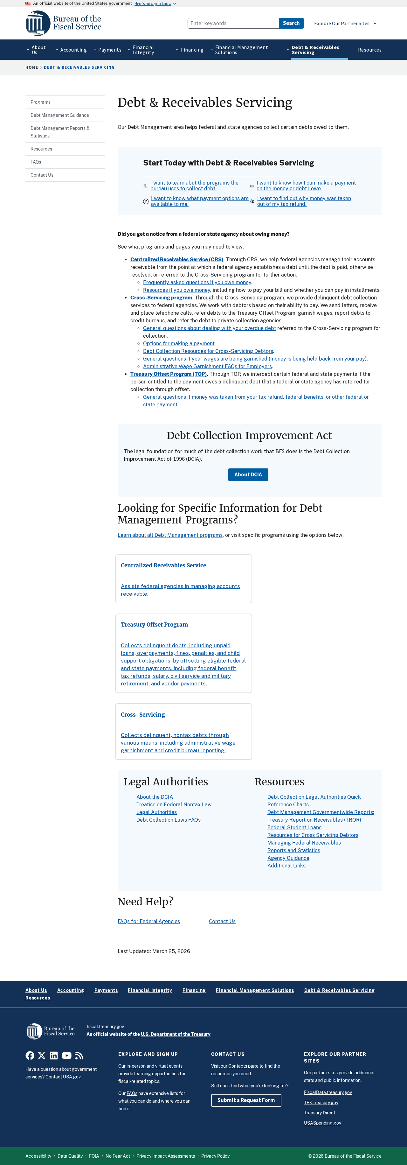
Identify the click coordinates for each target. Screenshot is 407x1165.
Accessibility (38, 1156)
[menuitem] (37, 49)
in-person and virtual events (155, 1066)
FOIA (94, 1156)
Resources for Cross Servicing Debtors (312, 835)
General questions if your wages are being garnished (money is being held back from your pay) (255, 359)
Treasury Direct (319, 1112)
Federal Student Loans (294, 828)
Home (31, 67)
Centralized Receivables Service (163, 565)
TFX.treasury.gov (321, 1102)
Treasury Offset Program (154, 624)
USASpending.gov (322, 1123)
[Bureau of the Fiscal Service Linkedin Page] (54, 1057)
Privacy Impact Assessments (165, 1156)
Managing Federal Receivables (304, 843)
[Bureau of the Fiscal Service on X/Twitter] (41, 1057)
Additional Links (286, 866)
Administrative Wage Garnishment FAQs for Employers (207, 366)
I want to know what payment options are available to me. (200, 201)
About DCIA (248, 474)
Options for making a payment (179, 343)
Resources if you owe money (176, 290)
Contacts (237, 1066)
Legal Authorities (156, 812)
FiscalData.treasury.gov (328, 1092)
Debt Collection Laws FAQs (168, 820)
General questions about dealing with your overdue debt (209, 328)
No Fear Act (118, 1156)
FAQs (132, 1093)
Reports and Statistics (293, 850)
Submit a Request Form (246, 1100)
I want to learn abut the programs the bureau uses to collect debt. (194, 186)
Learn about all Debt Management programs (170, 535)
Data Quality (70, 1156)
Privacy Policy (215, 1156)
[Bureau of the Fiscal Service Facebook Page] (29, 1057)
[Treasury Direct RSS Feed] (79, 1057)
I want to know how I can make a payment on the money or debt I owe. (306, 186)
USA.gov (72, 1076)
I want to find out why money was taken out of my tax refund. (304, 201)
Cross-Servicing (143, 715)
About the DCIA (154, 797)
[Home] (66, 23)
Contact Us (222, 921)
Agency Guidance (288, 858)
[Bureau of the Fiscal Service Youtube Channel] (67, 1057)
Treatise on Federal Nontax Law (174, 805)
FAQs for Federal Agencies (149, 921)
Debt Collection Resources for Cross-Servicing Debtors (208, 351)
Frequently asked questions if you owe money (197, 282)
